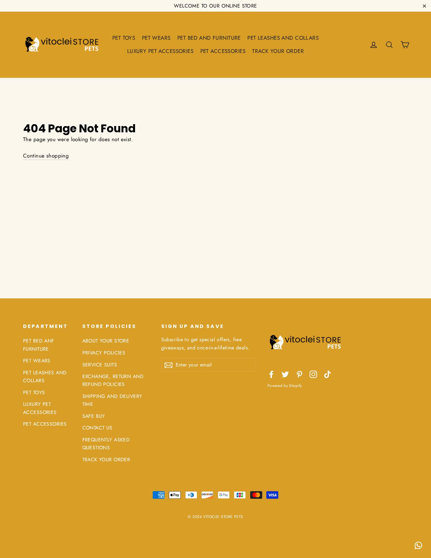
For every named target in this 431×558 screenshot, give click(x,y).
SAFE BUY (93, 416)
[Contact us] (418, 545)
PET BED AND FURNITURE (209, 38)
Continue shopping (46, 155)
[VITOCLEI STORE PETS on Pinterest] (299, 374)
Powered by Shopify (285, 385)
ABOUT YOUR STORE (105, 340)
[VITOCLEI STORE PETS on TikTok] (327, 374)
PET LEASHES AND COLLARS (283, 38)
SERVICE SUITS (99, 364)
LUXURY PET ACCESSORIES (160, 51)
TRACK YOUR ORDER (278, 51)
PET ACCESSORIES (222, 51)
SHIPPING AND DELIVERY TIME (112, 400)
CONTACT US (97, 427)
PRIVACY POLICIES (104, 352)
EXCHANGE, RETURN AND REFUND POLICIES (113, 380)
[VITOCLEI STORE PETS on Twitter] (285, 374)
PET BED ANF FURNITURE (38, 344)
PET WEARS (156, 38)
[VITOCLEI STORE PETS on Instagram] (313, 374)
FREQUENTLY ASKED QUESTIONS (106, 443)
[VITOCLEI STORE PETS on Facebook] (271, 374)
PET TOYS (123, 38)
